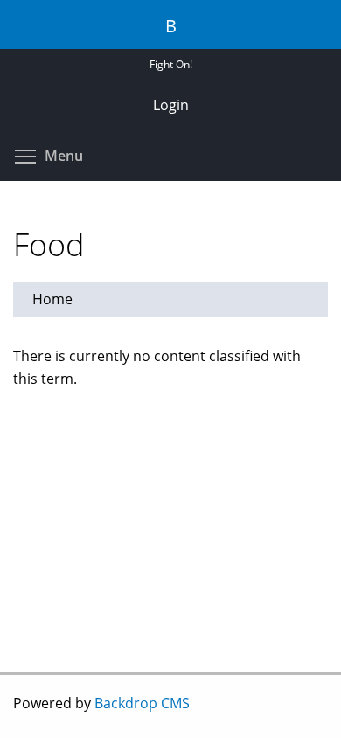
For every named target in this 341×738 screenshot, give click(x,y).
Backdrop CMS (142, 703)
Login (171, 105)
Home (52, 299)
